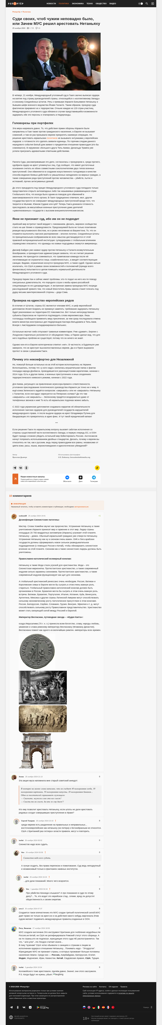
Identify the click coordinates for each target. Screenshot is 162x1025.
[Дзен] (30, 1007)
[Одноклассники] (17, 1007)
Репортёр (16, 12)
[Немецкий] (93, 1007)
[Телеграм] (11, 1007)
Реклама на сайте (90, 987)
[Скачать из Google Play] (43, 1007)
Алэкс (21, 777)
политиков (52, 138)
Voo (22, 852)
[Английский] (89, 1007)
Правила (123, 987)
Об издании (113, 987)
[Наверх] (148, 1007)
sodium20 (23, 516)
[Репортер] (16, 3)
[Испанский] (103, 1007)
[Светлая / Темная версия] (140, 3)
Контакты (102, 987)
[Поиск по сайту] (147, 3)
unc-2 (21, 909)
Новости (51, 4)
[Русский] (84, 1007)
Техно (90, 4)
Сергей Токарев (28, 821)
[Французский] (108, 1007)
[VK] (24, 1007)
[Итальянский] (98, 1007)
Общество (101, 4)
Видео (112, 4)
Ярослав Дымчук (19, 457)
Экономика (78, 4)
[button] (153, 3)
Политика (64, 4)
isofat (21, 840)
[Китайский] (113, 1007)
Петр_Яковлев (25, 928)
